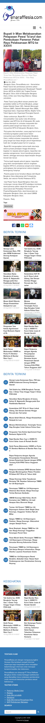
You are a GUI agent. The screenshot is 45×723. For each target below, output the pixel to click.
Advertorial (8, 206)
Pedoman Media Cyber (15, 690)
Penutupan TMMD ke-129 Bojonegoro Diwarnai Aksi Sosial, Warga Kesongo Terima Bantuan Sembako (24, 490)
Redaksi (10, 693)
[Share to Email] (27, 225)
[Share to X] (18, 225)
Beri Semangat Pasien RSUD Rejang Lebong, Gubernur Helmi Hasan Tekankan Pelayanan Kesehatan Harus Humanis (32, 630)
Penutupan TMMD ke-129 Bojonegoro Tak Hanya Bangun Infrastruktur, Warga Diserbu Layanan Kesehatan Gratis (24, 549)
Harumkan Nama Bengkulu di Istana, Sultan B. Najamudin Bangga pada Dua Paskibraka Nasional (11, 278)
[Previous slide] (7, 215)
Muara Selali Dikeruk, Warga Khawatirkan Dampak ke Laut (11, 303)
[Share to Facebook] (13, 225)
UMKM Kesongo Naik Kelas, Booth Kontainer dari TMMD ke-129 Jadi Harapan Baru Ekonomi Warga (22, 500)
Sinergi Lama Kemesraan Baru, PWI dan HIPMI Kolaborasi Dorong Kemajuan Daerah (11, 253)
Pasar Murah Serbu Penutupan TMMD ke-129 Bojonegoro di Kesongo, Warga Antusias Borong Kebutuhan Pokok (25, 539)
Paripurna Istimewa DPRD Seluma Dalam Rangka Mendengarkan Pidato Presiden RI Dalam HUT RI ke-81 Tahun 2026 (25, 471)
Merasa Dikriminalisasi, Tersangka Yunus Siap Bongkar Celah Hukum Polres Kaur (32, 305)
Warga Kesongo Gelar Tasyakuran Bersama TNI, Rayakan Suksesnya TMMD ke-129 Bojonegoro (25, 481)
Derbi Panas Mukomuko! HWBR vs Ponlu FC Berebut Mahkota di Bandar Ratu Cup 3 (12, 353)
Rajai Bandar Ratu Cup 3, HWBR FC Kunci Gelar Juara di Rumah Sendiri (32, 329)
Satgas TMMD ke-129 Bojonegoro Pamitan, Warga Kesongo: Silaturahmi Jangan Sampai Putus (24, 521)
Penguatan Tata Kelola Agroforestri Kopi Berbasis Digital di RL (11, 329)
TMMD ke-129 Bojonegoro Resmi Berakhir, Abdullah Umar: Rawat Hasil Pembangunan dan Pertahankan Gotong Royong (25, 559)
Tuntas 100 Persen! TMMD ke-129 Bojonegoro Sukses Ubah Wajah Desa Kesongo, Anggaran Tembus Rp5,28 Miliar (24, 510)
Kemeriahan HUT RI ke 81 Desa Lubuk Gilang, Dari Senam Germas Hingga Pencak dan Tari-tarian (31, 279)
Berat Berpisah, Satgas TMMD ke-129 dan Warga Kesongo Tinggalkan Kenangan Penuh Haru (23, 530)
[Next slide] (38, 215)
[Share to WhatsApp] (22, 225)
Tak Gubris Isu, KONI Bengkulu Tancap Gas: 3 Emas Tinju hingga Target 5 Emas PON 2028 (32, 253)
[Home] (22, 14)
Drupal (26, 720)
